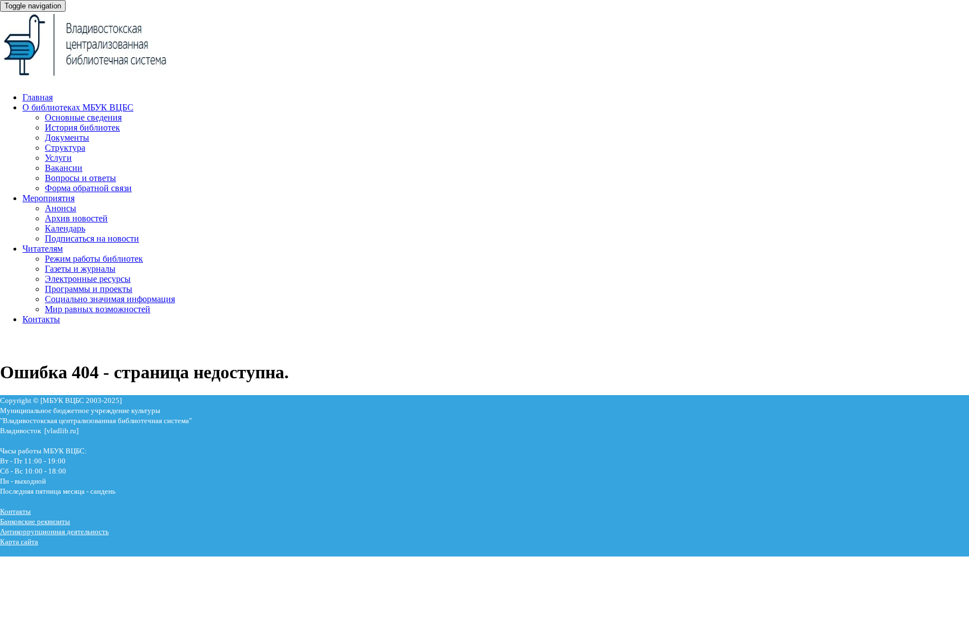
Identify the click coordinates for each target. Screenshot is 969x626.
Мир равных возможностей (97, 309)
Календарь (65, 228)
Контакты (41, 319)
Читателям (42, 248)
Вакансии (63, 168)
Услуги (58, 158)
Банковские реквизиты (35, 521)
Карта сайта (19, 541)
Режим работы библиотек (94, 258)
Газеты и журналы (80, 268)
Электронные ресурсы (88, 279)
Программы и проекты (88, 289)
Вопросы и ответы (80, 178)
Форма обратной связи (88, 188)
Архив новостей (76, 218)
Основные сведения (83, 117)
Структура (65, 147)
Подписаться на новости (92, 238)
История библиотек (82, 127)
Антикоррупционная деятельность (54, 531)
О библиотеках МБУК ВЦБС (77, 107)
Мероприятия (48, 198)
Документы (67, 137)
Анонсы (60, 208)
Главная (37, 97)
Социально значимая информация (110, 299)
